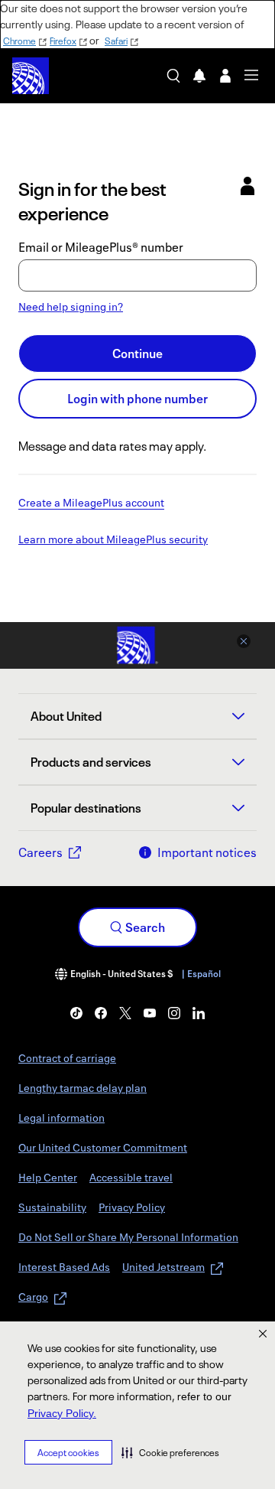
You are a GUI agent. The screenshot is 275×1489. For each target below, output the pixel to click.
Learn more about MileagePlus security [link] (113, 540)
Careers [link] (40, 852)
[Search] (173, 76)
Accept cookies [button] (68, 1452)
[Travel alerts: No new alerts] (199, 75)
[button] (170, 1452)
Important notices (207, 852)
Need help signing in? (70, 306)
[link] (76, 1013)
